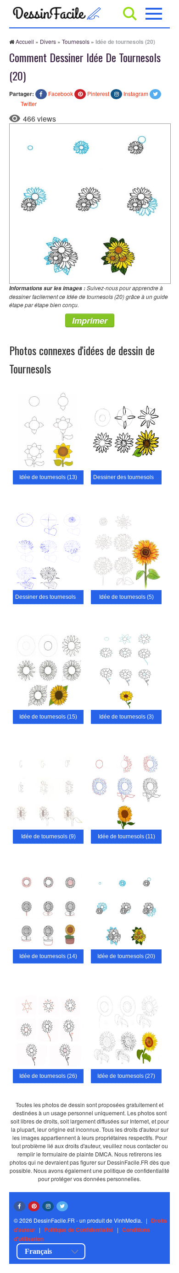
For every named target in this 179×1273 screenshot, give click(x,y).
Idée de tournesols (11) (126, 836)
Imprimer (89, 320)
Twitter (29, 103)
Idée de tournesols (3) (126, 717)
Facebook (60, 93)
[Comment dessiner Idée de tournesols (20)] (90, 203)
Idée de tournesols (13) (48, 477)
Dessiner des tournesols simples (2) (60, 597)
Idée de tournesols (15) (48, 717)
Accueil (25, 41)
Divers (48, 41)
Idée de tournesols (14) (48, 956)
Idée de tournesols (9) (48, 836)
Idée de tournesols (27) (126, 1076)
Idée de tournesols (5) (126, 597)
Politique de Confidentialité (78, 1229)
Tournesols (76, 41)
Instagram (135, 93)
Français (38, 1251)
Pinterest (98, 93)
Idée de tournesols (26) (48, 1076)
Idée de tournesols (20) (126, 956)
